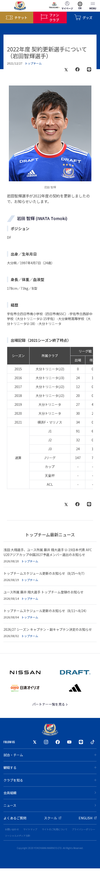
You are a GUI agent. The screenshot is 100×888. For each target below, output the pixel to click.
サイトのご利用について (54, 829)
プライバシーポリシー (83, 829)
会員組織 (10, 792)
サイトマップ (30, 829)
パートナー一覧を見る (49, 704)
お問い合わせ (12, 829)
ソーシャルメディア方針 (17, 835)
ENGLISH (85, 818)
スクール (50, 818)
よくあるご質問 (14, 818)
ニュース (9, 805)
